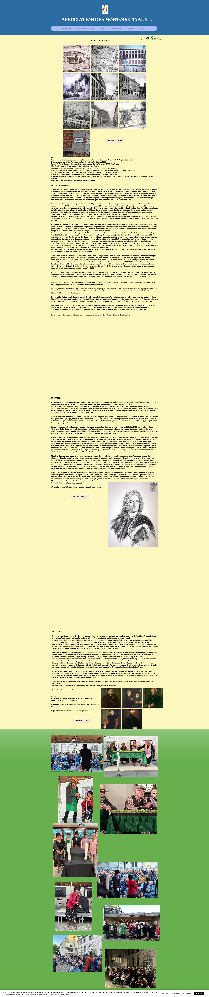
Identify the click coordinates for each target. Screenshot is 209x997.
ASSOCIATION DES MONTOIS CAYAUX (105, 19)
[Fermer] (206, 993)
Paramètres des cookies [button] (170, 993)
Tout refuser (186, 993)
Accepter (199, 993)
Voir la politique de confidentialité (57, 994)
